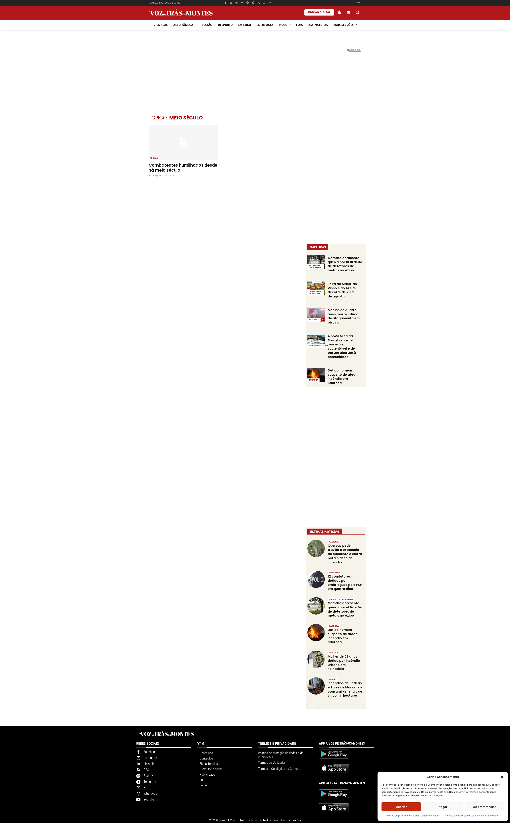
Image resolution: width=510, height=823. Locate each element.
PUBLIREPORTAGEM (318, 346)
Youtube (149, 799)
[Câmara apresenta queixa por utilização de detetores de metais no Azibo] (316, 262)
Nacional (334, 542)
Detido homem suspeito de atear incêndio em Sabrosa (342, 376)
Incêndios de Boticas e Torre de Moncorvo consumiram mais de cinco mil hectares (345, 689)
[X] (258, 3)
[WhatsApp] (264, 3)
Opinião (154, 158)
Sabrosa (313, 380)
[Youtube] (270, 3)
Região (332, 679)
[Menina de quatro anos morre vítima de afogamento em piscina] (316, 315)
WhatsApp (150, 793)
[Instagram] (231, 3)
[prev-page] (309, 706)
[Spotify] (247, 3)
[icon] (348, 13)
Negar (442, 807)
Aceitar (401, 807)
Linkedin (149, 764)
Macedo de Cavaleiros (315, 266)
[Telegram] (253, 3)
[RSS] (242, 3)
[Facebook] (225, 3)
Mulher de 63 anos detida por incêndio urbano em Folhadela (344, 662)
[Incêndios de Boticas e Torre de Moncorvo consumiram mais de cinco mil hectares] (316, 686)
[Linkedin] (236, 3)
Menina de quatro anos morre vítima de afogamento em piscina (344, 316)
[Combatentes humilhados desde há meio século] (183, 142)
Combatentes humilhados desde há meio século (183, 167)
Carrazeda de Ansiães (315, 292)
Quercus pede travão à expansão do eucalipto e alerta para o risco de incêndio (345, 553)
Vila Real (314, 320)
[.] (339, 12)
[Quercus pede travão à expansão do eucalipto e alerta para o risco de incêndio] (316, 548)
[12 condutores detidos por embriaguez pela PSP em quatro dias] (316, 579)
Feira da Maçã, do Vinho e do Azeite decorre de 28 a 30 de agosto (343, 290)
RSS (146, 770)
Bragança (334, 573)
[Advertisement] (255, 77)
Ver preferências (484, 807)
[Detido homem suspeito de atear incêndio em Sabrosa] (316, 375)
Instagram (150, 758)
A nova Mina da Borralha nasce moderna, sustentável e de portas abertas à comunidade (342, 346)
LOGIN (357, 2)
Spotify (148, 776)
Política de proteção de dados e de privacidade (412, 815)
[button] (502, 777)
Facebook (150, 752)
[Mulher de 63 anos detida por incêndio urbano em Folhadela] (316, 659)
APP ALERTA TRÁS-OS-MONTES (342, 783)
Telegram (150, 782)
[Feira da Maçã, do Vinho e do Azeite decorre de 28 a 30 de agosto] (316, 288)
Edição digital (319, 12)
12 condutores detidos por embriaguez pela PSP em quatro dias (345, 582)
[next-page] (316, 706)
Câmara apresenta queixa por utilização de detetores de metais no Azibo (345, 264)
